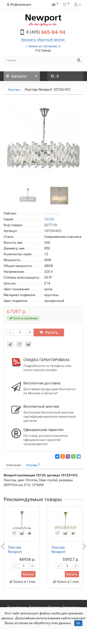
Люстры (14, 89)
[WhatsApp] (73, 456)
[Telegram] (78, 456)
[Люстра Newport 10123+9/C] (43, 139)
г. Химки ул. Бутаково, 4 (43, 46)
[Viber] (68, 456)
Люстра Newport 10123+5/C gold (64, 551)
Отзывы (33, 465)
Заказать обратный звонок (43, 39)
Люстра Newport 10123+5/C (17, 551)
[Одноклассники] (62, 456)
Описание (13, 465)
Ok (78, 623)
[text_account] (77, 4)
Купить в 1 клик (24, 581)
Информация (20, 4)
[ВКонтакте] (57, 456)
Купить (51, 332)
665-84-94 (45, 32)
